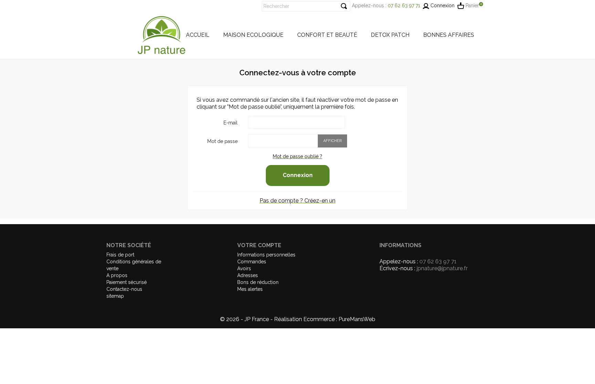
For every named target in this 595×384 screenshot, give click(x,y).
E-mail (230, 122)
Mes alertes (250, 289)
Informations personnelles (266, 254)
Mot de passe (222, 141)
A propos (116, 275)
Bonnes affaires (448, 35)
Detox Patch (390, 35)
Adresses (247, 275)
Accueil (197, 35)
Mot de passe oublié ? (297, 156)
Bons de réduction (258, 282)
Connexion (298, 175)
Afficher (332, 141)
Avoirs (244, 268)
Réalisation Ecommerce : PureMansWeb (324, 319)
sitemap (115, 296)
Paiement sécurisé (126, 282)
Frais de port (120, 254)
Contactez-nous (124, 289)
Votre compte (259, 245)
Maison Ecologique (253, 35)
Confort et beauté (327, 35)
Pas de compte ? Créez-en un (297, 200)
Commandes (251, 261)
